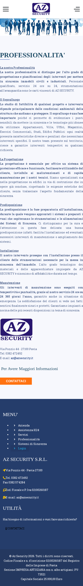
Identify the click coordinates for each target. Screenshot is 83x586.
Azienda (24, 425)
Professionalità (29, 439)
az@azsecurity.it (22, 358)
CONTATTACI (16, 381)
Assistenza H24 (28, 430)
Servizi (23, 434)
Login (22, 448)
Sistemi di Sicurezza (32, 444)
